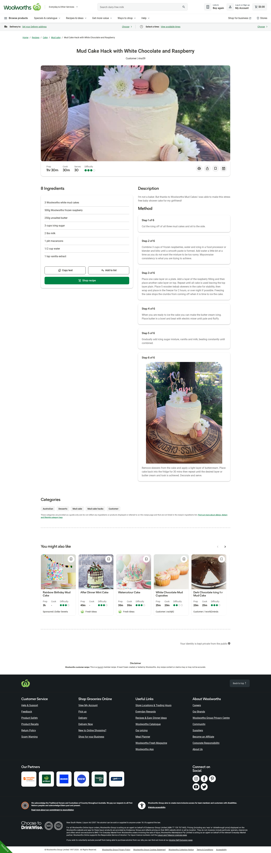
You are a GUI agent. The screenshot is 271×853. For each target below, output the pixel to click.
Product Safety (29, 717)
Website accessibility (156, 807)
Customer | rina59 (135, 58)
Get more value (100, 18)
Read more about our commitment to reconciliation (52, 810)
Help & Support (29, 705)
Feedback (26, 711)
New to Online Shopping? (92, 730)
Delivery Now (85, 724)
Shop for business (238, 18)
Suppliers (198, 730)
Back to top (238, 683)
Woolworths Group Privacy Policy (116, 850)
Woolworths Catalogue (148, 724)
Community (199, 724)
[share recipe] (207, 168)
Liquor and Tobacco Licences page (172, 835)
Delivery (82, 717)
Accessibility (221, 850)
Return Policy (28, 730)
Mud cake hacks (95, 509)
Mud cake (56, 37)
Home (25, 37)
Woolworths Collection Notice (181, 850)
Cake (45, 37)
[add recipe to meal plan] (223, 168)
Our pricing (142, 730)
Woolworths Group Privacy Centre (211, 717)
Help (143, 18)
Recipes (35, 37)
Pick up (82, 711)
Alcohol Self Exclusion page (180, 840)
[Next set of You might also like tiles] (225, 546)
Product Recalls (30, 724)
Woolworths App (145, 749)
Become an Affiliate (203, 736)
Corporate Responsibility (206, 742)
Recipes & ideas (74, 18)
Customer (113, 509)
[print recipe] (199, 168)
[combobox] (142, 7)
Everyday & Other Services (61, 7)
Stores (263, 18)
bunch (100, 667)
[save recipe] (215, 168)
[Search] (183, 6)
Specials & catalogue (45, 18)
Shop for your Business (91, 736)
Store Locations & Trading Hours (153, 705)
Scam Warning (29, 736)
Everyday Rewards (146, 711)
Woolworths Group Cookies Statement (149, 850)
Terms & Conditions (205, 850)
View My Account (88, 705)
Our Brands (199, 711)
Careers (197, 705)
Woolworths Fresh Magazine (151, 742)
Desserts (62, 509)
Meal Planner (143, 736)
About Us (198, 749)
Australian (48, 509)
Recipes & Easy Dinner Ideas (151, 717)
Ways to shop (125, 18)
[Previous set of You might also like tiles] (217, 546)
